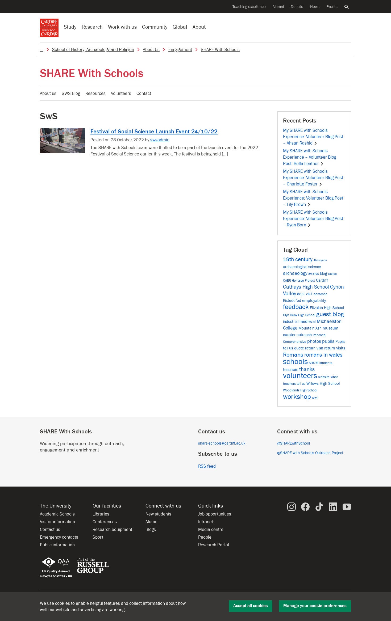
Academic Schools (57, 514)
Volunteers (121, 93)
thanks (307, 369)
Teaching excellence (249, 7)
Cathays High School (306, 287)
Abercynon (320, 260)
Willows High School (323, 383)
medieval (308, 321)
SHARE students (320, 363)
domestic (320, 294)
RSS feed (207, 466)
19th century (298, 259)
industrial (290, 321)
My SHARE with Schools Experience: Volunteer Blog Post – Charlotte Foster (313, 178)
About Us (151, 49)
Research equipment (112, 529)
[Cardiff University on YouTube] (347, 506)
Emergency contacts (59, 537)
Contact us (50, 529)
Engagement (180, 49)
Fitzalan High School (327, 308)
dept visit (305, 294)
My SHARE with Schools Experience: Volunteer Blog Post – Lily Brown (313, 198)
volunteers (300, 375)
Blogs (150, 529)
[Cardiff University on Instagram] (291, 506)
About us (48, 93)
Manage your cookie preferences (315, 606)
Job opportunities (214, 514)
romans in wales (323, 355)
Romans (293, 354)
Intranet (205, 522)
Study (70, 27)
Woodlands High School (300, 390)
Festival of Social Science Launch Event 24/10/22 (154, 131)
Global (180, 27)
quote (299, 348)
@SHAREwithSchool (293, 443)
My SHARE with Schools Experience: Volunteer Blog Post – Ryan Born (313, 219)
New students (158, 514)
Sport (98, 537)
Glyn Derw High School (299, 315)
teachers (290, 369)
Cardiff (322, 280)
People (204, 537)
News (314, 7)
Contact (143, 93)
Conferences (105, 522)
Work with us (122, 27)
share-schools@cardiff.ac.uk (222, 443)
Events (332, 7)
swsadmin (159, 140)
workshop (297, 397)
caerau (332, 274)
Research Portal (213, 545)
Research (92, 27)
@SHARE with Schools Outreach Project (310, 453)
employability (314, 300)
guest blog (330, 314)
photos (314, 341)
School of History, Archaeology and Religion (93, 49)
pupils (328, 341)
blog (323, 273)
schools (295, 361)
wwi (315, 398)
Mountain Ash (310, 328)
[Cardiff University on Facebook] (305, 506)
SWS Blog (71, 93)
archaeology (295, 273)
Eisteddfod (292, 300)
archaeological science (302, 267)
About (199, 27)
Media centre (210, 529)
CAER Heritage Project (299, 280)
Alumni (278, 7)
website (324, 377)
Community (154, 27)
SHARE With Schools (220, 49)
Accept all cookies (250, 606)
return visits (334, 347)
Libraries (101, 514)
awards (313, 274)
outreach (304, 335)
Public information (57, 545)
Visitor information (57, 522)
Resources (95, 93)
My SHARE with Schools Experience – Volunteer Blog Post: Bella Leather (309, 157)
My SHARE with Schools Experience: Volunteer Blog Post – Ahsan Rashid (313, 137)
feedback (296, 307)
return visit (314, 348)
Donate (297, 7)
